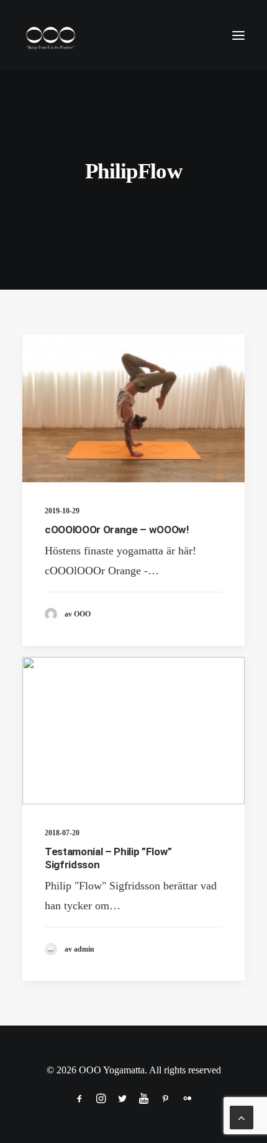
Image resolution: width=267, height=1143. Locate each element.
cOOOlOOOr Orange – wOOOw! (117, 529)
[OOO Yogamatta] (50, 35)
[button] (238, 35)
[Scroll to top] (241, 1116)
